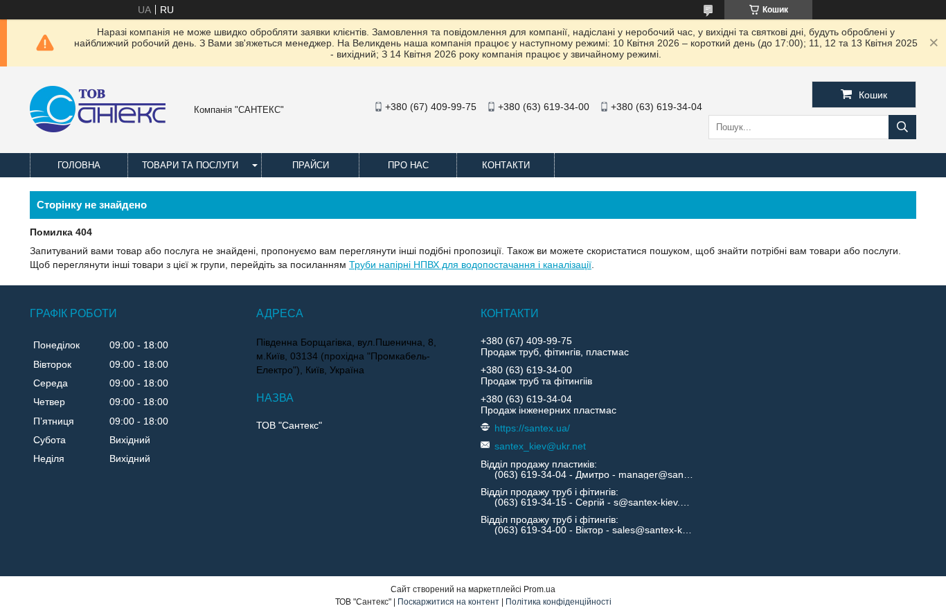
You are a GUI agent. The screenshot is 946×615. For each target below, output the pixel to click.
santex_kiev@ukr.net (540, 446)
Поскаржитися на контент (448, 602)
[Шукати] (902, 127)
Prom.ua (539, 589)
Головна (78, 165)
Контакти (506, 165)
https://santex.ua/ (532, 428)
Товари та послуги (190, 165)
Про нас (408, 165)
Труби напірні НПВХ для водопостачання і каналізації (470, 264)
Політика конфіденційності (559, 602)
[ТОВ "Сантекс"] (98, 128)
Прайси (310, 165)
